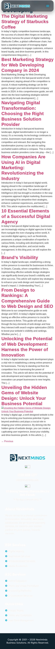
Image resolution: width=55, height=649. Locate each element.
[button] (47, 6)
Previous (7, 441)
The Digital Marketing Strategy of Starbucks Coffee (25, 22)
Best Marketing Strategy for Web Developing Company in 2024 (27, 65)
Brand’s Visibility (19, 257)
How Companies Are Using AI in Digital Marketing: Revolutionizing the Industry (23, 167)
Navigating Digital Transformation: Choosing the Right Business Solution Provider (22, 113)
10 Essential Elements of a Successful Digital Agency (25, 216)
